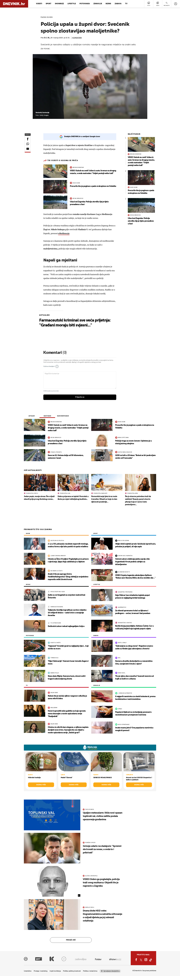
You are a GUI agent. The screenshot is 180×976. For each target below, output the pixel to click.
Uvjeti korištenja (55, 971)
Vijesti (39, 4)
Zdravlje (97, 4)
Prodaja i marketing (40, 971)
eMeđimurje (63, 233)
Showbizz (59, 4)
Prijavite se (79, 397)
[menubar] (175, 4)
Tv (126, 4)
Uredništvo (27, 971)
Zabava (118, 4)
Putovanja (84, 4)
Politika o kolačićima (90, 971)
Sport (48, 4)
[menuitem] (175, 3)
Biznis (108, 4)
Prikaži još (71, 940)
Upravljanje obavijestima (111, 971)
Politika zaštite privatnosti (72, 971)
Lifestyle (72, 4)
